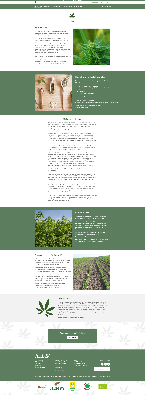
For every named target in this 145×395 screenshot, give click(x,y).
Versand (70, 376)
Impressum (38, 376)
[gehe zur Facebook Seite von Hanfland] (102, 364)
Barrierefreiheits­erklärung (80, 376)
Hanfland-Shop (47, 6)
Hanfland (68, 6)
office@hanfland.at (40, 367)
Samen (78, 102)
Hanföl (96, 102)
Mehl (99, 102)
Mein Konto (94, 376)
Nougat (82, 107)
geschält (83, 102)
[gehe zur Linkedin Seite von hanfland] (105, 364)
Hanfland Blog (56, 6)
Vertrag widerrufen (102, 369)
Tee (112, 102)
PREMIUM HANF (83, 100)
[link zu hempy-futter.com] (103, 6)
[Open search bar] (110, 6)
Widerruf (64, 376)
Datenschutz (45, 376)
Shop (89, 376)
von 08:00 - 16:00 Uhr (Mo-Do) (104, 2)
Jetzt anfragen (72, 337)
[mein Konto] (105, 6)
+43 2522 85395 (95, 2)
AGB (51, 376)
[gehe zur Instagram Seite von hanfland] (108, 364)
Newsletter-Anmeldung (104, 360)
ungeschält (91, 102)
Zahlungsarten (57, 376)
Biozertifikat (106, 376)
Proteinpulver (105, 102)
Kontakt (82, 6)
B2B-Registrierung (80, 361)
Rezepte (63, 6)
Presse (100, 376)
